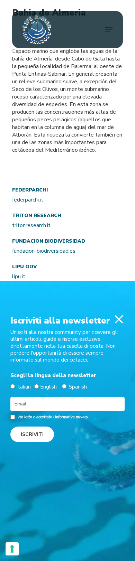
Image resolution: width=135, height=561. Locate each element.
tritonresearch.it (31, 225)
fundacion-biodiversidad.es (43, 251)
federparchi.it (27, 200)
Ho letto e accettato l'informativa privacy (53, 417)
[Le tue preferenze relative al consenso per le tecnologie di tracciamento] (12, 548)
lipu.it (18, 276)
